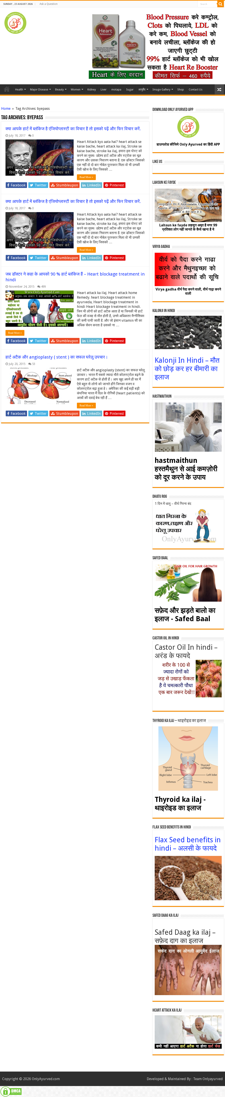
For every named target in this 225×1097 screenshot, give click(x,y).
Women (75, 89)
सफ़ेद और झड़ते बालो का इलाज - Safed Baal (185, 614)
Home (7, 89)
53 (33, 364)
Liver (104, 89)
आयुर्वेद (141, 89)
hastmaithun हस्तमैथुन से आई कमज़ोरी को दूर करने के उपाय (186, 468)
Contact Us (195, 89)
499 (43, 286)
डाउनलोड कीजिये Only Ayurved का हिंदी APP (188, 144)
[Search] (220, 4)
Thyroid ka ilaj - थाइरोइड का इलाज (180, 803)
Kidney (91, 89)
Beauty (59, 89)
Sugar (130, 89)
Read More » (86, 177)
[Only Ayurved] (15, 22)
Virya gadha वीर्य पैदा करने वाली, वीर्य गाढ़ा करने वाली (188, 291)
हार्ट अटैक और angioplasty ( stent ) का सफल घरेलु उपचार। (56, 357)
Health (19, 89)
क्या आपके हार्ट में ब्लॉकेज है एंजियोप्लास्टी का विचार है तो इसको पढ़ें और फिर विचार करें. (73, 128)
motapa (116, 89)
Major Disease (39, 89)
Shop (180, 89)
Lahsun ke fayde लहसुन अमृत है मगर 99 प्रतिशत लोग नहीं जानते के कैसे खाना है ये (188, 227)
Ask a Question (49, 3)
